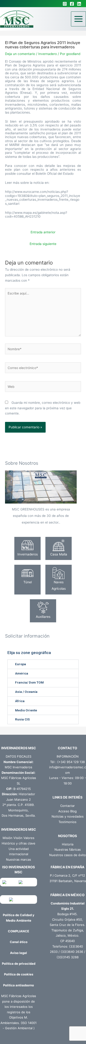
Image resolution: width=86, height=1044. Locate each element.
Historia (67, 844)
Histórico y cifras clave (18, 843)
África (20, 701)
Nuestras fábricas (67, 849)
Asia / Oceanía (26, 692)
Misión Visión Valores (18, 838)
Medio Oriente (26, 710)
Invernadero (47, 54)
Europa (20, 664)
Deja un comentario (20, 54)
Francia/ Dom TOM (29, 682)
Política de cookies (18, 974)
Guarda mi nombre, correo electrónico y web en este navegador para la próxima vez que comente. (42, 408)
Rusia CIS (22, 719)
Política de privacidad (18, 963)
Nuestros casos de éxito (67, 855)
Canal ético (18, 942)
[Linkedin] (79, 4)
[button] (43, 664)
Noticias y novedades (68, 816)
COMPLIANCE (18, 931)
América (21, 673)
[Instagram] (65, 4)
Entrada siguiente (43, 244)
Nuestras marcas (18, 859)
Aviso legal (18, 953)
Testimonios (67, 822)
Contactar (67, 806)
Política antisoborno (18, 985)
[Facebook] (72, 4)
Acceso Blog (67, 811)
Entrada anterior (43, 232)
